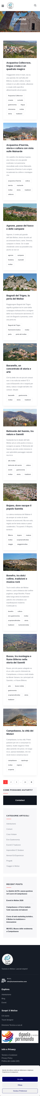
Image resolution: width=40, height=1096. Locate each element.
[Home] (7, 959)
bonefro (10, 611)
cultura (27, 181)
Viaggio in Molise (13, 866)
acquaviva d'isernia (14, 181)
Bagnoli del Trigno (14, 325)
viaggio (10, 544)
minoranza (11, 109)
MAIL (9, 978)
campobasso (12, 760)
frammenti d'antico (14, 330)
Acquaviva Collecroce (15, 95)
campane (20, 255)
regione (19, 765)
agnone (10, 255)
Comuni (9, 829)
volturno (11, 194)
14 (25, 782)
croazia (10, 100)
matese (28, 535)
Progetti (9, 861)
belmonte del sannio (15, 465)
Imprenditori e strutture (15, 850)
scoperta (11, 769)
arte (9, 686)
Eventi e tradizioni (13, 845)
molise (22, 109)
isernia (10, 185)
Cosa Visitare (11, 834)
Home (14, 24)
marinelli (21, 260)
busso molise (19, 686)
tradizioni (19, 114)
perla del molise (21, 334)
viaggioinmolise (22, 544)
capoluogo (24, 760)
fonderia (11, 260)
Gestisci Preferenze (20, 1091)
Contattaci (20, 800)
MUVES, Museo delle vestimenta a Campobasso (19, 930)
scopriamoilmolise (23, 540)
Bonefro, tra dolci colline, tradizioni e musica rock (16, 578)
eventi (10, 470)
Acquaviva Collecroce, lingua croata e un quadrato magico (18, 65)
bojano (19, 535)
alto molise (11, 461)
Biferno (10, 535)
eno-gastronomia (14, 616)
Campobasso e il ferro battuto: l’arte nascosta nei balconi (18, 908)
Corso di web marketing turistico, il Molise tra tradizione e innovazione (19, 919)
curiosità (20, 100)
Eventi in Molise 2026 (14, 900)
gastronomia (12, 105)
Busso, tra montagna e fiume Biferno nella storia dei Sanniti (18, 659)
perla (10, 334)
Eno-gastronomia (13, 840)
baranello (11, 395)
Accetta (20, 1079)
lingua (23, 105)
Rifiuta (20, 1085)
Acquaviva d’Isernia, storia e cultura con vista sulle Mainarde (19, 148)
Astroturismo (11, 824)
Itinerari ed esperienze (15, 855)
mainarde (20, 185)
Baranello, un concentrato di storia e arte (18, 368)
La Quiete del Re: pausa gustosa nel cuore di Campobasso (19, 892)
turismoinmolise (23, 625)
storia (10, 114)
